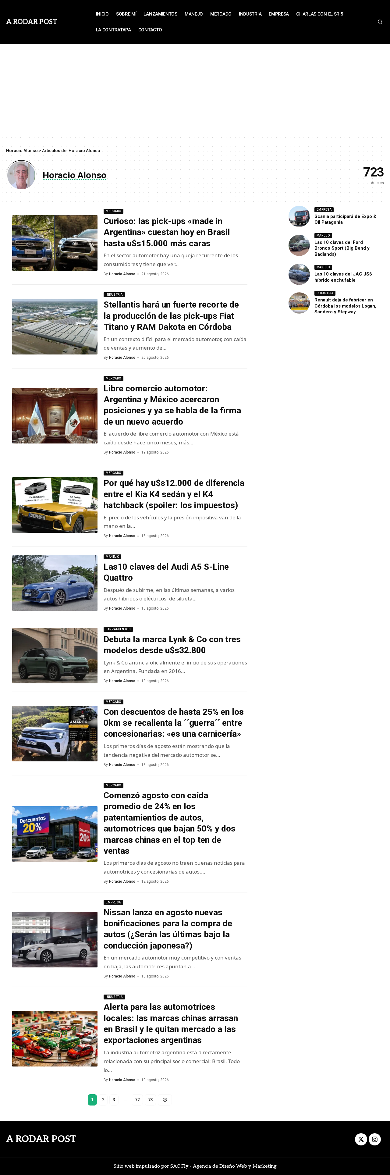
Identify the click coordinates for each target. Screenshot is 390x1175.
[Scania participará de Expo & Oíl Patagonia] (299, 216)
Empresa (113, 902)
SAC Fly (179, 1166)
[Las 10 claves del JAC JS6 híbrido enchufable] (299, 274)
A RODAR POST (41, 1139)
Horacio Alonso (122, 274)
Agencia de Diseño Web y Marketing (235, 1166)
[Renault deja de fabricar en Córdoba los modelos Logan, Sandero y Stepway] (299, 303)
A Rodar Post (31, 22)
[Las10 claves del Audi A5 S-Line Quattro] (55, 583)
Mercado (113, 211)
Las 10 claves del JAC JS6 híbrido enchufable (343, 277)
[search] (379, 22)
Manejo (112, 556)
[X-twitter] (361, 1139)
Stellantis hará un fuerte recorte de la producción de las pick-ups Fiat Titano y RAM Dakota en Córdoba (171, 316)
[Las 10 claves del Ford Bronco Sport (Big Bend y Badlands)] (299, 245)
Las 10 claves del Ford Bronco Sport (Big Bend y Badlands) (342, 248)
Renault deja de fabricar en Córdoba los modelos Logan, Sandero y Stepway (345, 306)
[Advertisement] (195, 89)
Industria (114, 294)
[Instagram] (375, 1139)
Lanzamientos (118, 629)
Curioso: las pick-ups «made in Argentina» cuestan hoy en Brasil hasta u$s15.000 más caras (167, 232)
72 (137, 1099)
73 (150, 1099)
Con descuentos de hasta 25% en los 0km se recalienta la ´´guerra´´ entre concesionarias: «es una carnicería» (174, 723)
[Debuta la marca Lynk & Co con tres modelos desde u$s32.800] (55, 655)
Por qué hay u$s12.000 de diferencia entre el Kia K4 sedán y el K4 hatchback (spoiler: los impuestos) (174, 494)
